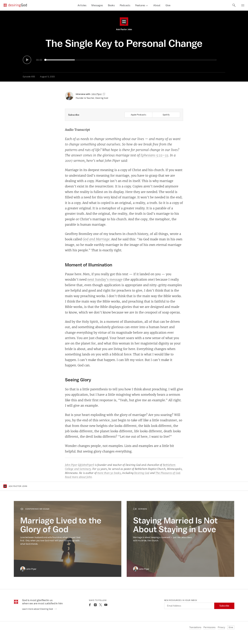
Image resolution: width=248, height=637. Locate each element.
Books (111, 5)
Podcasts (125, 5)
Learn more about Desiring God (37, 609)
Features (140, 5)
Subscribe (224, 605)
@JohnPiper (86, 464)
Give (168, 5)
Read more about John (78, 477)
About (156, 5)
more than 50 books (109, 473)
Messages (97, 5)
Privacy (221, 627)
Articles (82, 5)
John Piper (71, 464)
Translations (195, 627)
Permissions (209, 627)
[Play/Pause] (27, 60)
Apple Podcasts (138, 114)
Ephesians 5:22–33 (154, 155)
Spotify (166, 114)
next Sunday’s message (104, 279)
